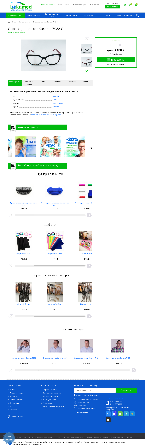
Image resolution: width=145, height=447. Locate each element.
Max (114, 413)
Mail (132, 413)
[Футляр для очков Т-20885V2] (86, 190)
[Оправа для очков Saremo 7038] (23, 345)
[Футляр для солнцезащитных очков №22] (55, 190)
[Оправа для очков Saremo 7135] (118, 345)
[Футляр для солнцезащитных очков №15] (23, 190)
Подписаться (126, 390)
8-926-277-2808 (116, 404)
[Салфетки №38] (86, 240)
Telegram (126, 413)
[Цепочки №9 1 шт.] (55, 291)
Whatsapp (120, 413)
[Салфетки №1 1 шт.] (23, 240)
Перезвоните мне (112, 7)
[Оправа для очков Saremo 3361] (55, 345)
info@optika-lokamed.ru (114, 398)
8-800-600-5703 (112, 3)
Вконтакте (108, 413)
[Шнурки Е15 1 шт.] (23, 291)
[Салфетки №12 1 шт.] (55, 240)
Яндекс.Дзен (108, 419)
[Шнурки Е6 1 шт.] (86, 291)
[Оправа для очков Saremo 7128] (86, 345)
